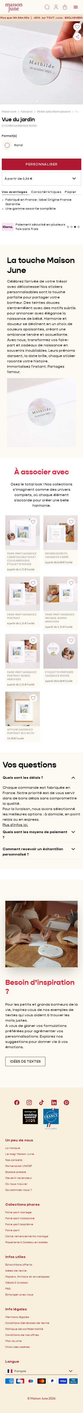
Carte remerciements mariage (26, 1236)
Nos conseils (13, 1160)
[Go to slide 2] (40, 101)
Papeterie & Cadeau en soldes (26, 1242)
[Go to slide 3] (43, 101)
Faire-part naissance (20, 1218)
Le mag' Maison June (19, 1154)
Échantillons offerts (18, 1264)
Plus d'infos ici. (15, 824)
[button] (74, 17)
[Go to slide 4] (46, 101)
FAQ (7, 1288)
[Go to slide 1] (37, 101)
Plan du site (13, 1340)
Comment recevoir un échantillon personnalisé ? (33, 852)
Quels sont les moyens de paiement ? (35, 835)
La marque (12, 1148)
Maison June (9, 111)
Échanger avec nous (19, 1294)
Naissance (27, 111)
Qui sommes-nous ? (18, 1189)
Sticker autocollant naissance (53, 111)
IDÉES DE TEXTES (25, 1061)
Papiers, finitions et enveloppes (27, 1276)
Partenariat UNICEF (18, 1166)
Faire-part (12, 1230)
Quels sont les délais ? (23, 777)
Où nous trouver (16, 1183)
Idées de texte (16, 1270)
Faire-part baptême (19, 1224)
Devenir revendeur (18, 1177)
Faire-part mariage (18, 1212)
